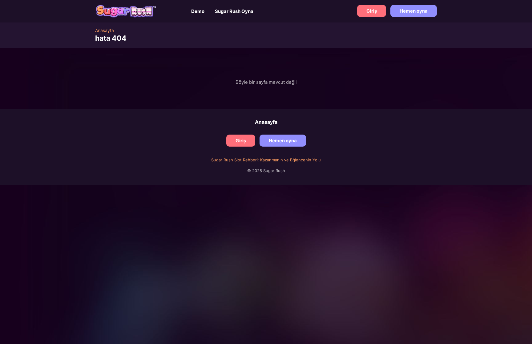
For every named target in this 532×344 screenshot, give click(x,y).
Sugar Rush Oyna (234, 11)
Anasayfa (266, 122)
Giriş (371, 11)
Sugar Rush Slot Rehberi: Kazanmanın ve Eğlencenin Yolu (266, 159)
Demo (197, 11)
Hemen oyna (414, 11)
